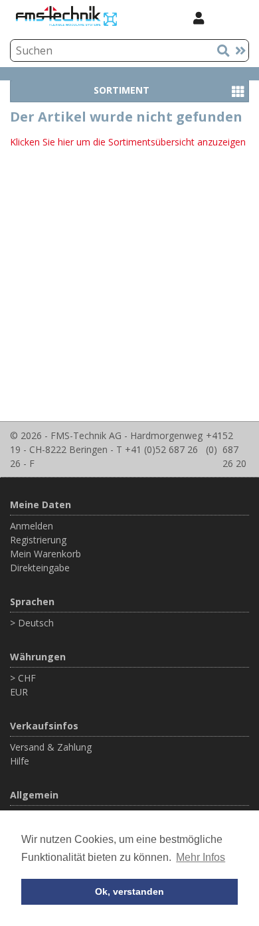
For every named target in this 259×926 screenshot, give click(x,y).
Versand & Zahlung (51, 747)
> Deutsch (32, 622)
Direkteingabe (40, 567)
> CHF (23, 678)
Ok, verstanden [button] (129, 891)
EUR (19, 692)
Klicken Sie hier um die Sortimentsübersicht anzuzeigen (128, 142)
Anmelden (31, 525)
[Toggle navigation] (232, 17)
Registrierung (38, 539)
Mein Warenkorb (45, 553)
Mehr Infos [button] (200, 857)
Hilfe (19, 761)
